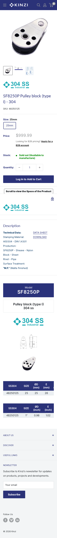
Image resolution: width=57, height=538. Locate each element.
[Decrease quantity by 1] (19, 167)
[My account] (44, 5)
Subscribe (14, 494)
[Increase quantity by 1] (39, 167)
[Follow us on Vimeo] (11, 520)
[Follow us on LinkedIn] (17, 520)
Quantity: (8, 167)
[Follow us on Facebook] (5, 520)
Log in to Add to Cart (28, 179)
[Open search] (38, 5)
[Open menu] (4, 5)
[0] (51, 5)
